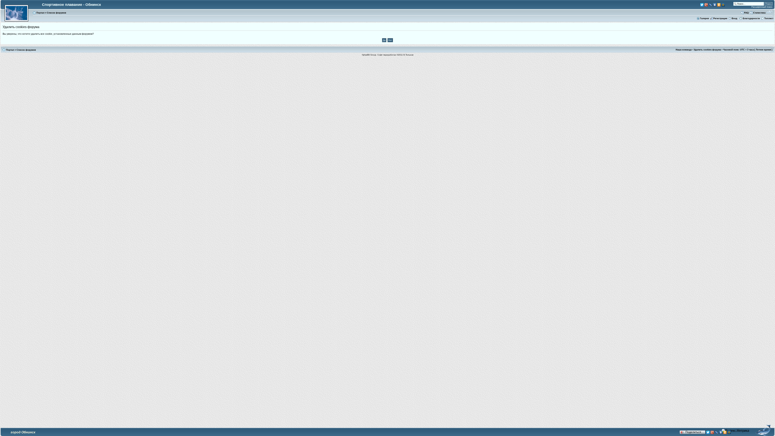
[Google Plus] (706, 4)
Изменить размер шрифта (769, 12)
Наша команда (684, 49)
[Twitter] (702, 4)
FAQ (746, 13)
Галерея (704, 18)
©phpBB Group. (369, 55)
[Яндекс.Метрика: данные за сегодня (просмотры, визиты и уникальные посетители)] (735, 431)
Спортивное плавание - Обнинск (71, 5)
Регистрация (720, 18)
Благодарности (751, 18)
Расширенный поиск (761, 7)
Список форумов (56, 13)
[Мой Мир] (723, 4)
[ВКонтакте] (715, 4)
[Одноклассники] (719, 4)
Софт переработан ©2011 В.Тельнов (395, 55)
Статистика (759, 13)
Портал (40, 13)
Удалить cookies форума (707, 49)
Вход (734, 18)
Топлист (768, 18)
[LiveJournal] (710, 4)
